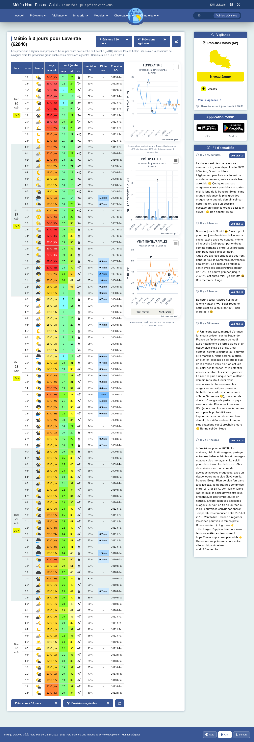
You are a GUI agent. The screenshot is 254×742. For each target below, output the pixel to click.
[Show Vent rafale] (163, 311)
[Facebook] (231, 5)
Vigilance (58, 15)
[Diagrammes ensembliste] (176, 41)
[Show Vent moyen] (142, 311)
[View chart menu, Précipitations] (176, 161)
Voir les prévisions (226, 15)
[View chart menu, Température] (176, 67)
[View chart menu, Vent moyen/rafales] (176, 243)
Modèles (99, 15)
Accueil (19, 15)
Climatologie (148, 15)
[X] (238, 5)
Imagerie (78, 15)
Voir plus (236, 155)
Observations (122, 15)
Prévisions (36, 15)
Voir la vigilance (208, 100)
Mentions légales (131, 734)
